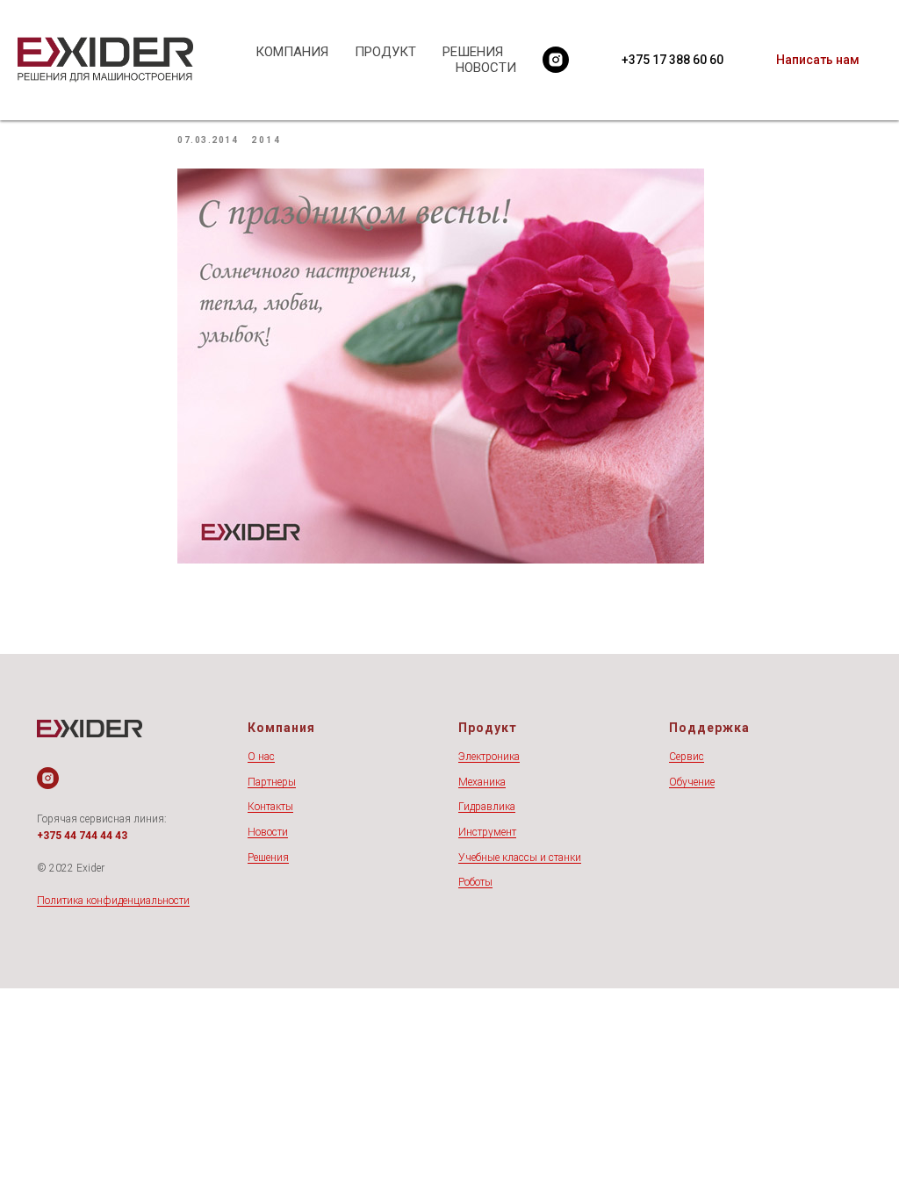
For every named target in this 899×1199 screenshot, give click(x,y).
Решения (268, 857)
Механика (482, 782)
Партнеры (272, 782)
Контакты (270, 807)
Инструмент (487, 832)
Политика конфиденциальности (113, 900)
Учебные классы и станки (519, 857)
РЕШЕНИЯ (472, 52)
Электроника (489, 756)
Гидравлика (486, 807)
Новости (268, 832)
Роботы (475, 882)
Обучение (692, 782)
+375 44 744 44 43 (82, 835)
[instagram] (556, 60)
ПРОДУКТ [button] (385, 52)
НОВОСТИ (486, 67)
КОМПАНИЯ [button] (291, 52)
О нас (261, 756)
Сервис (686, 756)
